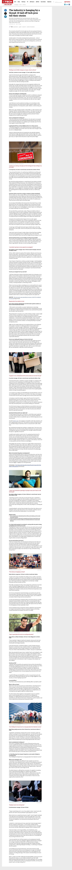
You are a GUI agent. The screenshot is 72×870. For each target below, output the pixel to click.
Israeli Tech (15, 26)
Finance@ (32, 1)
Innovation (43, 1)
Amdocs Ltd (15, 420)
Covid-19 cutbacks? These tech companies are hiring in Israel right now (25, 518)
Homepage (16, 4)
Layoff (20, 26)
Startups (23, 1)
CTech (20, 4)
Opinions (49, 1)
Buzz (19, 1)
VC (27, 1)
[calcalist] (67, 2)
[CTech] (7, 1)
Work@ (37, 1)
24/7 (15, 1)
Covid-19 (24, 26)
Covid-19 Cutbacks (31, 26)
